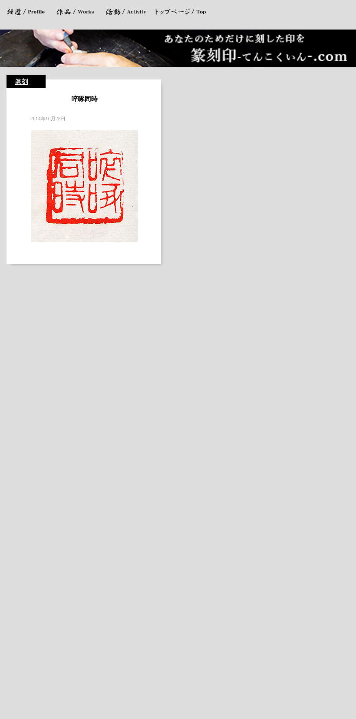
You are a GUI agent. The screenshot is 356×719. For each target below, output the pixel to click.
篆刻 (21, 81)
